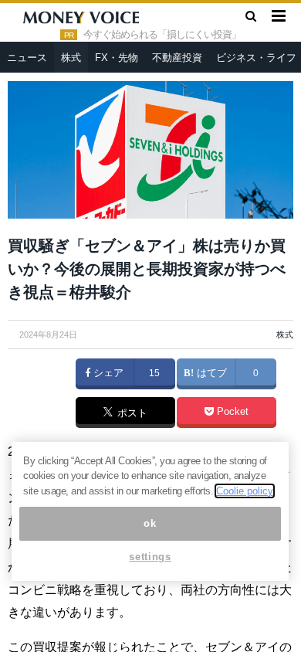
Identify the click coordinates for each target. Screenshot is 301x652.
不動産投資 (177, 57)
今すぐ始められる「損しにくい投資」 (162, 34)
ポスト (130, 413)
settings (150, 556)
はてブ (210, 373)
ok (150, 523)
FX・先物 (116, 57)
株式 (71, 57)
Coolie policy (244, 491)
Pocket (231, 411)
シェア (106, 373)
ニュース (27, 57)
